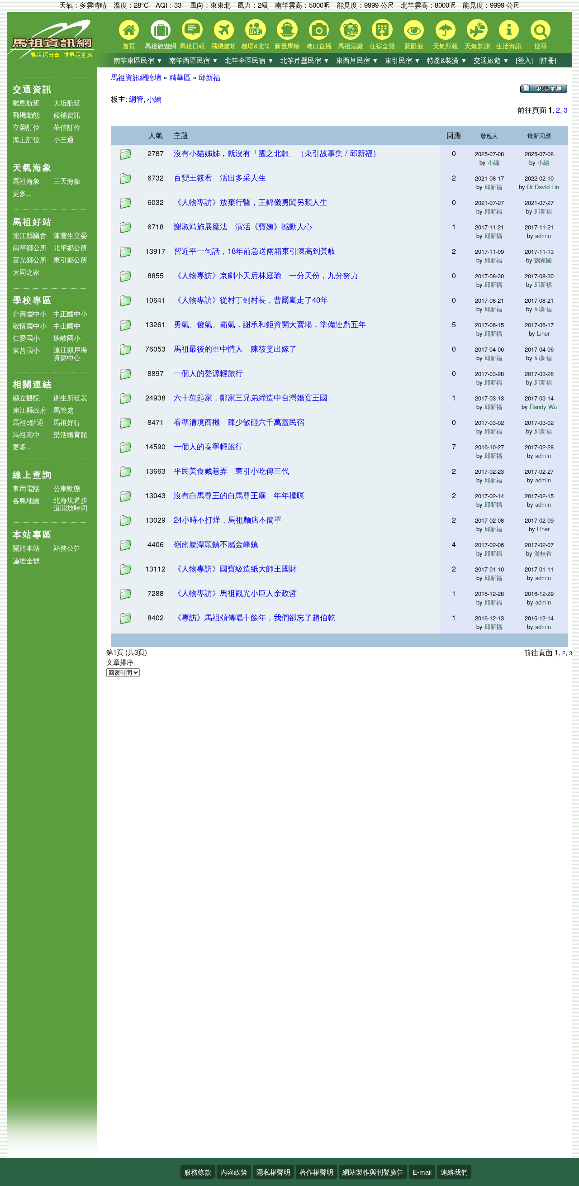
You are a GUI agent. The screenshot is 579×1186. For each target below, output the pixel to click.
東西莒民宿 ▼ (357, 60)
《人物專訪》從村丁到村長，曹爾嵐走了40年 (251, 299)
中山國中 (67, 325)
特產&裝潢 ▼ (447, 60)
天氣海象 (32, 167)
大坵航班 (67, 102)
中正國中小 (70, 313)
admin (543, 235)
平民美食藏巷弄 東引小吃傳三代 (231, 470)
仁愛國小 (26, 338)
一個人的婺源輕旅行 (208, 372)
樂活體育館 (70, 434)
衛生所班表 (70, 397)
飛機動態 (26, 115)
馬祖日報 (192, 45)
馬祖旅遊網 (160, 45)
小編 (154, 99)
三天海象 (67, 181)
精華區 (180, 77)
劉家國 (543, 260)
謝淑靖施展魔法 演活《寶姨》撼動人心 (243, 226)
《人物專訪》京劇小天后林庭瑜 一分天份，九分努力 (266, 275)
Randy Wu (543, 406)
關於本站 (26, 548)
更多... (22, 193)
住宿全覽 (382, 45)
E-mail (422, 1171)
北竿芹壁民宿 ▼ (305, 60)
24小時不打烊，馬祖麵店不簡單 (228, 519)
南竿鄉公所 (30, 247)
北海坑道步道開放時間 (70, 503)
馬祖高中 (26, 434)
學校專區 (32, 300)
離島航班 (26, 102)
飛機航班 (224, 45)
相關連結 (32, 384)
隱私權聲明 (273, 1171)
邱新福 (209, 77)
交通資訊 (32, 89)
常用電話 (26, 488)
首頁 (129, 45)
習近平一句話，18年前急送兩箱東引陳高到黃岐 (255, 250)
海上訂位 (26, 139)
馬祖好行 (67, 422)
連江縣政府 (30, 410)
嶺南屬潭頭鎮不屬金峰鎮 (216, 543)
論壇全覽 (26, 561)
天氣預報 (445, 45)
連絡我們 (454, 1171)
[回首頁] (52, 57)
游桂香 (543, 553)
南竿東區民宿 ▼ (138, 60)
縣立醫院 (26, 397)
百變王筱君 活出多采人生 (220, 177)
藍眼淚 (413, 45)
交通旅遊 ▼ (491, 60)
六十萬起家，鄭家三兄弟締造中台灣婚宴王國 (250, 397)
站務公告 (67, 548)
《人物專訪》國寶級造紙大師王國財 (235, 568)
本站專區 (32, 534)
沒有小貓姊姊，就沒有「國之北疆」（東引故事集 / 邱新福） (277, 152)
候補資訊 (67, 115)
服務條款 (197, 1171)
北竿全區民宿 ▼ (249, 60)
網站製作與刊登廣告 (372, 1171)
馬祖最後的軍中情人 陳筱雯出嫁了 (235, 348)
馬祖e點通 (28, 422)
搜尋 (540, 45)
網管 (136, 99)
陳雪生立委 (70, 235)
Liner (543, 333)
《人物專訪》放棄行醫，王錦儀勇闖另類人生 (250, 201)
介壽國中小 (30, 313)
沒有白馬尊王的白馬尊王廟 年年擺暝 (239, 494)
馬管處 (63, 410)
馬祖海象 (26, 181)
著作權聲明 (316, 1171)
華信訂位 (67, 127)
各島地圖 (26, 500)
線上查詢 (32, 474)
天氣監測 (477, 45)
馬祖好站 (32, 221)
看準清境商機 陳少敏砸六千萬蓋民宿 (239, 421)
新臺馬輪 (287, 45)
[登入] (524, 60)
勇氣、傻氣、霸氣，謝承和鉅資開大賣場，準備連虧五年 (270, 323)
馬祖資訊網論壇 (136, 77)
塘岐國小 (67, 338)
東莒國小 (26, 350)
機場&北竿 (256, 45)
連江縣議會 (30, 235)
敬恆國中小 (30, 325)
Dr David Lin (543, 186)
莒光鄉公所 (30, 259)
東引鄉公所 (70, 259)
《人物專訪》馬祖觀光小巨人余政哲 (235, 592)
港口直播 (319, 45)
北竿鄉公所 (70, 247)
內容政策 (233, 1171)
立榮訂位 (26, 127)
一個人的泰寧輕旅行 (208, 446)
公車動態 (67, 488)
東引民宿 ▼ (403, 60)
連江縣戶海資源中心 (70, 353)
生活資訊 (509, 45)
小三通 (63, 139)
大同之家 (26, 272)
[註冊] (547, 60)
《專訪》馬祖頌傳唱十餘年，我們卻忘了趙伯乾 (254, 617)
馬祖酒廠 (350, 45)
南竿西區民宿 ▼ (193, 60)
